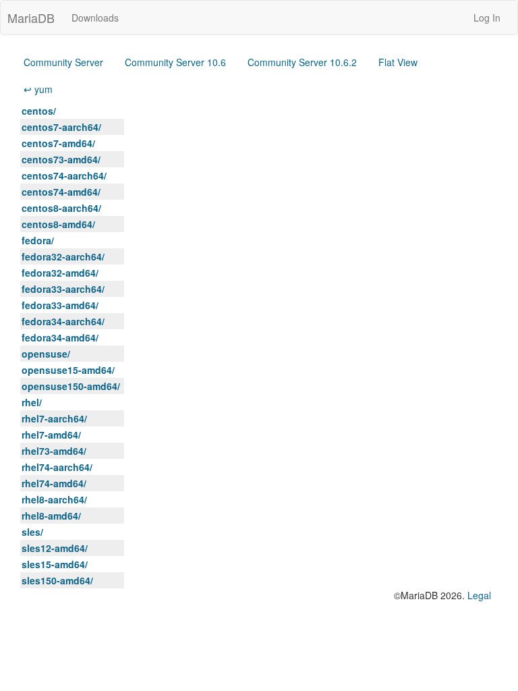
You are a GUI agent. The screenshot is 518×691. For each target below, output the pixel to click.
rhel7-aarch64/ (54, 418)
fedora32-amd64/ (60, 272)
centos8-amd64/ (58, 224)
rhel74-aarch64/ (57, 467)
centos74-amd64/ (61, 191)
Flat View (398, 62)
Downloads (95, 17)
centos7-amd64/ (58, 143)
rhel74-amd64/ (54, 483)
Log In (486, 17)
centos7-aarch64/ (61, 127)
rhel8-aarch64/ (54, 499)
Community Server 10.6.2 (302, 62)
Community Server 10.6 (175, 62)
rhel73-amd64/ (54, 451)
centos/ (39, 110)
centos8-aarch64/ (61, 208)
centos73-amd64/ (61, 159)
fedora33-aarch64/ (63, 289)
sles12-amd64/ (55, 548)
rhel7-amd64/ (51, 434)
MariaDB (31, 17)
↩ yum (38, 89)
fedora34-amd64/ (60, 337)
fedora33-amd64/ (60, 305)
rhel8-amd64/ (51, 515)
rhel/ (32, 402)
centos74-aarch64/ (64, 175)
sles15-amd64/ (55, 564)
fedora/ (38, 240)
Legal (479, 595)
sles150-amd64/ (57, 580)
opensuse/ (46, 353)
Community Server (63, 62)
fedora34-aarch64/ (63, 321)
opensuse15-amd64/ (68, 370)
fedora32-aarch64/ (63, 256)
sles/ (32, 531)
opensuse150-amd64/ (71, 386)
